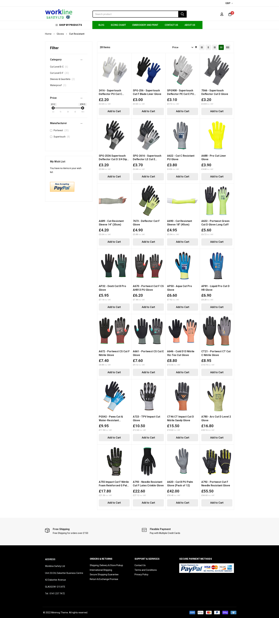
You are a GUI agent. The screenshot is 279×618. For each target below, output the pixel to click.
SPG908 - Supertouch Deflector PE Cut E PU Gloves (180, 92)
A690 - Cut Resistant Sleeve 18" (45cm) (179, 222)
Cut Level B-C (60, 66)
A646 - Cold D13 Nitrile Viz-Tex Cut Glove (180, 353)
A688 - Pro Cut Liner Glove (213, 157)
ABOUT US (190, 25)
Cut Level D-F (60, 73)
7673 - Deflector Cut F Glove (146, 222)
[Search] (182, 14)
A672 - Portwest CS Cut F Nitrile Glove (114, 353)
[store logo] (58, 14)
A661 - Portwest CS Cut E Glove (148, 353)
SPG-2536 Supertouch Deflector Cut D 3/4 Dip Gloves (113, 157)
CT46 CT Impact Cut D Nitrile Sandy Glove (180, 418)
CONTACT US (171, 25)
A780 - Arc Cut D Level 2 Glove (216, 418)
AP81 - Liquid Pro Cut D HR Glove (215, 288)
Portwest (61, 130)
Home (48, 33)
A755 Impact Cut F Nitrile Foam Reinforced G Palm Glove (114, 483)
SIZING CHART (118, 25)
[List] (202, 47)
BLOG (101, 25)
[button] (229, 3)
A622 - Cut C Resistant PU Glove (180, 157)
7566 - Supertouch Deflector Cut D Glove (214, 92)
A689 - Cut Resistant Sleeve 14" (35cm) (111, 222)
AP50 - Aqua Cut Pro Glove (179, 288)
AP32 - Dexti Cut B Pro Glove (112, 288)
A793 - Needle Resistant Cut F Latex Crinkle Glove (148, 483)
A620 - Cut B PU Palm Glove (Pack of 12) (180, 483)
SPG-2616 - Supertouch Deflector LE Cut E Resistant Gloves (147, 157)
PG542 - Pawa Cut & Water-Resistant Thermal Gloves (111, 418)
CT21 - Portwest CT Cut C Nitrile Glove (216, 353)
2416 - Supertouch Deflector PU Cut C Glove (110, 92)
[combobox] (140, 14)
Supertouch (62, 136)
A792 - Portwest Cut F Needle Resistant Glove (215, 483)
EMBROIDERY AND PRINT (145, 25)
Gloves (61, 33)
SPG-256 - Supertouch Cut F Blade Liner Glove (147, 92)
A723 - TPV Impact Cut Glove (146, 418)
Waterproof (59, 85)
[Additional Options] (62, 191)
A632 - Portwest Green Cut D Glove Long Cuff (215, 222)
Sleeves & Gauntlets (63, 79)
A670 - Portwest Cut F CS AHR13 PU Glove (148, 288)
